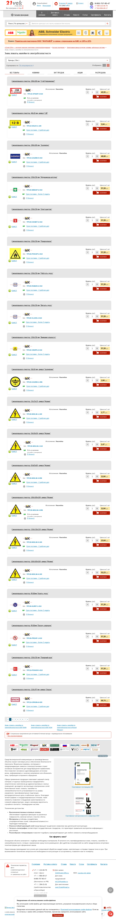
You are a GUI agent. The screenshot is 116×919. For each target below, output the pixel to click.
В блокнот (31, 102)
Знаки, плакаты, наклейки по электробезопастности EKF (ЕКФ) (16, 726)
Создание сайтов (105, 910)
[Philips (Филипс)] (75, 745)
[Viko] (75, 749)
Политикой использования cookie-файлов (76, 909)
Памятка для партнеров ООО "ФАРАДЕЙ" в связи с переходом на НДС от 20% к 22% (53, 41)
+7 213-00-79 (40, 870)
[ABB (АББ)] (13, 745)
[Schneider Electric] (24, 745)
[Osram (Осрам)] (85, 745)
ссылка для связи (84, 873)
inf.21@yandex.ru (61, 881)
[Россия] (64, 745)
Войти (39, 5)
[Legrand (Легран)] (34, 745)
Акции (80, 73)
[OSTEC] (64, 749)
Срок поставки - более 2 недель (38, 194)
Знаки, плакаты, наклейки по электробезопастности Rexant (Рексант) (67, 728)
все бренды (103, 756)
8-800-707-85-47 (40, 879)
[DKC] (44, 749)
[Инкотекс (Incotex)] (54, 745)
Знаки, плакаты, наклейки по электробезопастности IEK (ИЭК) (41, 726)
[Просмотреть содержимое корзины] (56, 3)
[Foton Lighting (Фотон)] (34, 749)
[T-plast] (95, 749)
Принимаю (58, 915)
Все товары (14, 73)
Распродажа (100, 73)
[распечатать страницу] (110, 890)
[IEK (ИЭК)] (44, 745)
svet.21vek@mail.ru (62, 887)
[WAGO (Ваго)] (24, 749)
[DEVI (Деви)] (95, 745)
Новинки (35, 73)
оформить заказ (64, 8)
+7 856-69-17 (40, 876)
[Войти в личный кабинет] (34, 3)
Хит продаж (59, 73)
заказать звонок (40, 896)
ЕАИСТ (14, 95)
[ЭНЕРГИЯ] (85, 749)
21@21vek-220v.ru (62, 873)
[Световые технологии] (54, 749)
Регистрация (47, 5)
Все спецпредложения (15, 736)
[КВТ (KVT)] (13, 749)
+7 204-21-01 (40, 884)
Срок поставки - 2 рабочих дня (37, 130)
